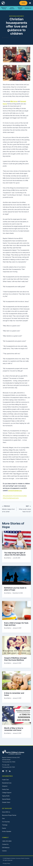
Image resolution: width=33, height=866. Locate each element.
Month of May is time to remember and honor (13, 729)
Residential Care (6, 783)
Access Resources (12, 8)
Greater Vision (6, 802)
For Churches (6, 822)
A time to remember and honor (14, 694)
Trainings (4, 825)
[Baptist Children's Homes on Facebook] (3, 771)
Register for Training (4, 8)
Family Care (5, 789)
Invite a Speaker (6, 831)
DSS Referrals (28, 8)
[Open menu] (30, 3)
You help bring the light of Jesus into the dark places (15, 554)
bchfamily (6, 37)
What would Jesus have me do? (25, 509)
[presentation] (16, 540)
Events (4, 828)
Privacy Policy (6, 863)
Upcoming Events (20, 8)
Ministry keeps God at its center (8, 509)
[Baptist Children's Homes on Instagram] (6, 771)
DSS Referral (5, 847)
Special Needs (6, 799)
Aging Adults (6, 796)
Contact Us (5, 844)
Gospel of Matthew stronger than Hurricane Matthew (15, 659)
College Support (6, 792)
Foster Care (5, 779)
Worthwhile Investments (16, 16)
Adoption (4, 786)
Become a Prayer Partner (9, 815)
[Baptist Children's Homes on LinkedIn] (10, 771)
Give (23, 3)
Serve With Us (6, 812)
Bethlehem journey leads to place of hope (15, 589)
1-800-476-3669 (6, 841)
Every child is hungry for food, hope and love (16, 624)
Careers (4, 851)
